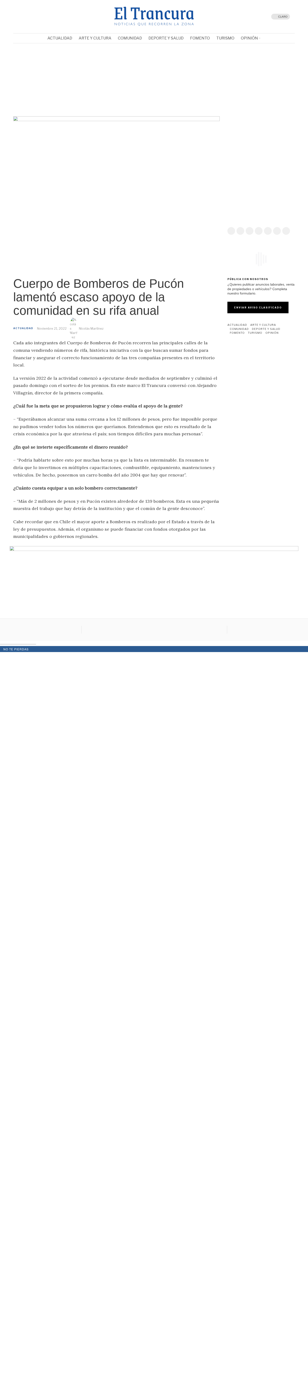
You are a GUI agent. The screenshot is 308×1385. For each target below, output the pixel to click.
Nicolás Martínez (91, 328)
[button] (21, 78)
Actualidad (23, 328)
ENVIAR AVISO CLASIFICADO (258, 307)
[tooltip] (28, 17)
